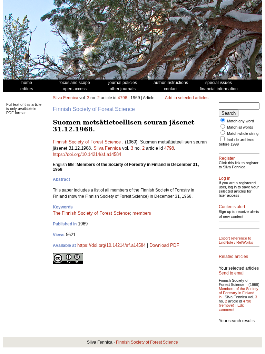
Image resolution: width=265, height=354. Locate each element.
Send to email (232, 273)
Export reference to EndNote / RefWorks (236, 240)
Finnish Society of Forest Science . (88, 142)
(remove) (226, 305)
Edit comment (231, 307)
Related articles (233, 256)
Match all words (240, 127)
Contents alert (232, 206)
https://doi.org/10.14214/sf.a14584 (87, 154)
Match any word (240, 121)
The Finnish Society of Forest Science (91, 213)
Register (227, 158)
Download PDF (164, 245)
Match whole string (242, 133)
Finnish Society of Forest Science (147, 342)
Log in (224, 178)
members (141, 213)
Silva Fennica (65, 97)
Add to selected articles (186, 97)
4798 (122, 97)
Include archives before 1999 (236, 142)
